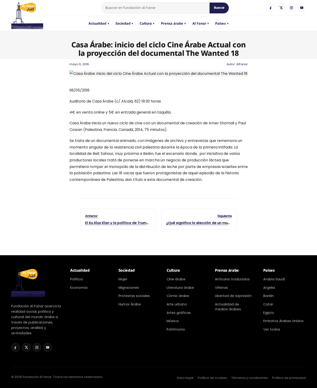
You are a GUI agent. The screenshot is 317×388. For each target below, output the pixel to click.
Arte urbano (177, 304)
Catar (268, 304)
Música (173, 321)
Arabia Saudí (274, 279)
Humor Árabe (129, 304)
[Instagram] (291, 8)
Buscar (219, 7)
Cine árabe (176, 279)
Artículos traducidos (232, 279)
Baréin (268, 295)
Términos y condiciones (249, 378)
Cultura (147, 23)
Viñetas (221, 287)
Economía (79, 287)
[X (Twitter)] (281, 8)
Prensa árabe (173, 23)
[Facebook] (271, 8)
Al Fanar (200, 23)
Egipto (268, 312)
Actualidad (98, 23)
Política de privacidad (289, 378)
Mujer (122, 279)
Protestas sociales (134, 295)
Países (222, 23)
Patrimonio (176, 329)
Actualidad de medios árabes (228, 307)
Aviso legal (185, 378)
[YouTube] (302, 8)
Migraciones (128, 287)
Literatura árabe (180, 287)
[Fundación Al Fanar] (27, 8)
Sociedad (124, 23)
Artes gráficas (179, 312)
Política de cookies (212, 378)
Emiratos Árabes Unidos (283, 321)
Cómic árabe (178, 295)
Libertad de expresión (233, 295)
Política (76, 279)
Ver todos (271, 329)
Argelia (269, 287)
